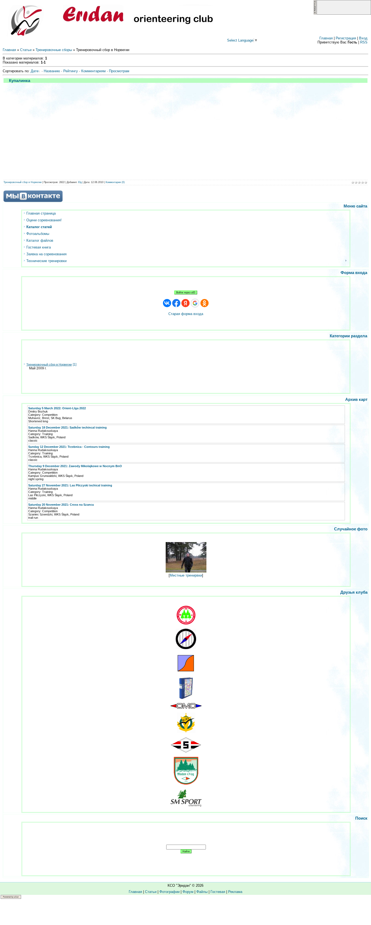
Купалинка (19, 80)
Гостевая (217, 892)
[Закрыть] (315, 13)
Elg (80, 182)
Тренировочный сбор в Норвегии (23, 182)
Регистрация (346, 38)
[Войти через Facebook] (176, 303)
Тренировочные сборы (54, 50)
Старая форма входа (185, 314)
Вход (363, 38)
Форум (188, 892)
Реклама (235, 892)
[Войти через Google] (195, 303)
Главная (326, 38)
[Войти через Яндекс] (185, 303)
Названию (52, 71)
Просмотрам (119, 71)
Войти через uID (185, 292)
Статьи (26, 50)
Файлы (201, 892)
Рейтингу (70, 71)
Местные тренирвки (186, 575)
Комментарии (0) (115, 182)
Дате (35, 71)
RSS (363, 42)
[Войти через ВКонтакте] (167, 303)
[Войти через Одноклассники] (204, 303)
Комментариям (93, 71)
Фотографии (169, 892)
